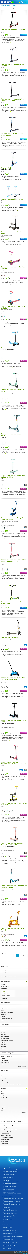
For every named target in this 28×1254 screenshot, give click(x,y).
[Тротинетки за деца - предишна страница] (12, 955)
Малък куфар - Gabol (7, 1227)
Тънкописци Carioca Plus (8, 1234)
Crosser (3, 1091)
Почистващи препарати (8, 1172)
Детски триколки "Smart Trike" (8, 976)
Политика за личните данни (25, 1253)
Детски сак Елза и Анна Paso (9, 1226)
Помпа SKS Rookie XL (7, 1207)
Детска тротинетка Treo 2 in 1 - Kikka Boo (11, 1201)
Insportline (3, 974)
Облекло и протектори (6, 1056)
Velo (2, 1110)
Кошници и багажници (7, 1040)
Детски (3, 984)
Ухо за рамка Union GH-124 (8, 1219)
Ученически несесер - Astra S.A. (9, 1230)
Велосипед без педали (6, 1076)
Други (2, 1020)
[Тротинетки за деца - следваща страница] (26, 955)
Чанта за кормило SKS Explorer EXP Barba (11, 1206)
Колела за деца (5, 1074)
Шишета (3, 1042)
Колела (3, 1016)
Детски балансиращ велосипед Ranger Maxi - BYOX (13, 1203)
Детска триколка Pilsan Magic (9, 1216)
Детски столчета (5, 1038)
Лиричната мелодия (7, 1228)
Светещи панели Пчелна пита (9, 1237)
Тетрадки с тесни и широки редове (10, 1125)
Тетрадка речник (5, 1139)
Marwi (2, 1100)
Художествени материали (8, 1175)
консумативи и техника (9, 1174)
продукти (8, 1177)
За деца (14, 5)
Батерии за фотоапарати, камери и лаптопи (12, 1193)
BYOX (2, 1093)
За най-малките (5, 986)
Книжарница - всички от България (11, 1169)
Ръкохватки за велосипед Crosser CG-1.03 (11, 1215)
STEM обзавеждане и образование (10, 1183)
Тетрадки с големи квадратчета (9, 1129)
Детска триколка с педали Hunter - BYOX (11, 1204)
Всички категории (22, 1066)
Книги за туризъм (5, 1062)
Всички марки (23, 1112)
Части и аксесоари (6, 995)
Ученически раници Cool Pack (8, 1131)
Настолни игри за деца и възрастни (10, 1171)
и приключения (8, 1189)
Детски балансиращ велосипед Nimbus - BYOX (12, 1209)
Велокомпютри (5, 1036)
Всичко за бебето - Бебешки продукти (11, 1181)
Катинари (3, 1046)
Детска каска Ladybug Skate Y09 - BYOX (11, 1212)
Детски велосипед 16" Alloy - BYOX (10, 1221)
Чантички (3, 1044)
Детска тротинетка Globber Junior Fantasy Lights (13, 1198)
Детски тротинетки (6, 970)
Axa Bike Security (5, 1102)
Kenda (2, 1096)
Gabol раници (4, 1143)
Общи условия (19, 1252)
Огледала (3, 1030)
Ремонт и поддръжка (6, 1018)
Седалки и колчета (5, 1008)
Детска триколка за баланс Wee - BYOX (11, 1200)
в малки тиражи (10, 1187)
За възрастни (5, 993)
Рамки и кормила (5, 1006)
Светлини (3, 1028)
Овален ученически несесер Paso (10, 1246)
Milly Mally (3, 1106)
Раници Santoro (5, 1133)
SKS (2, 1104)
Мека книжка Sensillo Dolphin (9, 1243)
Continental (4, 1098)
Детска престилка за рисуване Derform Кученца (13, 1236)
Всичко (9, 1186)
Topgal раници (4, 1141)
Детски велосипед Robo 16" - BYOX (10, 1210)
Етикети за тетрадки (6, 1135)
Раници (3, 1058)
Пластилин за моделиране (7, 1137)
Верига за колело (5, 1080)
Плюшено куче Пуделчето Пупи (9, 1239)
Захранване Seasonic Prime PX (9, 1245)
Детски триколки (5, 972)
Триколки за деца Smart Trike (8, 1082)
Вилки (2, 1010)
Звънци (3, 1032)
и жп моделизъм (9, 1184)
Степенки (3, 1034)
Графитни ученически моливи (8, 1127)
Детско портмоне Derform (8, 1240)
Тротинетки (4, 988)
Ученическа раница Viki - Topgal (9, 1231)
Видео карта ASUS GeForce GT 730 (10, 1242)
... (10, 5)
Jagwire (3, 1108)
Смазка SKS (5, 1218)
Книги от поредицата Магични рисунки (11, 1084)
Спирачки (3, 1014)
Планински (4, 998)
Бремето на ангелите (7, 1248)
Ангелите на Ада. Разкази (8, 1233)
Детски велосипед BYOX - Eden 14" (10, 1213)
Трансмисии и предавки (7, 1012)
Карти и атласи (5, 1060)
